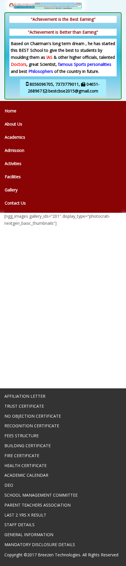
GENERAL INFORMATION (28, 534)
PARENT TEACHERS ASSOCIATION (37, 505)
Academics (15, 137)
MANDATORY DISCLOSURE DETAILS (39, 544)
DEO (8, 485)
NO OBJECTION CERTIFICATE (32, 416)
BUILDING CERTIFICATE (27, 445)
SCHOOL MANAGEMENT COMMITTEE (41, 495)
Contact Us (15, 203)
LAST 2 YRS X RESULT (25, 515)
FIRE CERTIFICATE (21, 455)
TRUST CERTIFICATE (24, 406)
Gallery (11, 190)
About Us (13, 124)
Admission (14, 150)
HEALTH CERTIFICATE (25, 465)
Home (10, 111)
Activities (13, 163)
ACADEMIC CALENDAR (26, 475)
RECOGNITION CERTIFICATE (31, 425)
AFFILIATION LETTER (24, 396)
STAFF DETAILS (19, 524)
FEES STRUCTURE (21, 435)
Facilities (13, 176)
